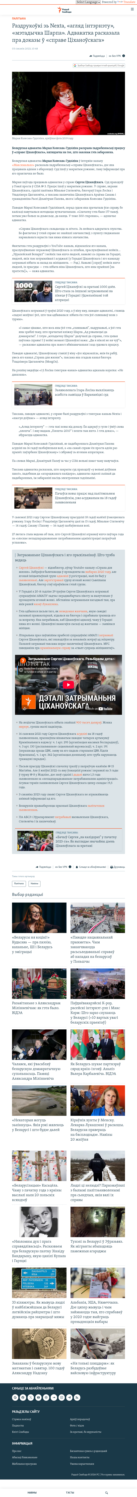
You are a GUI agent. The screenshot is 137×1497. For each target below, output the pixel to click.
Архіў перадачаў (80, 1419)
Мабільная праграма (24, 1464)
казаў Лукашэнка (46, 604)
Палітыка (19, 18)
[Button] (97, 56)
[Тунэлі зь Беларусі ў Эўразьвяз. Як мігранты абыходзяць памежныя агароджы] (98, 1222)
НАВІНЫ (32, 1493)
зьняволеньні (28, 580)
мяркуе (24, 726)
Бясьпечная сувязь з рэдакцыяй (88, 1451)
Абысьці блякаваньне (24, 1457)
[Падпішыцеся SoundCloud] (54, 1397)
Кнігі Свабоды (20, 1432)
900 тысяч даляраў (88, 722)
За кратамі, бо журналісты (85, 1432)
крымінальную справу (55, 648)
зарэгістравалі (53, 580)
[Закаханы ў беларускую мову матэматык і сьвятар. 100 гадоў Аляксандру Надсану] (39, 1344)
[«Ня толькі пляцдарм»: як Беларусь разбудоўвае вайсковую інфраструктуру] (98, 1344)
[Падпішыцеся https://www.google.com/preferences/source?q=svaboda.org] (15, 1397)
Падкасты (18, 1425)
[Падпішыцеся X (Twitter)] (31, 1397)
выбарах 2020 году (97, 572)
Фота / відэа (77, 1425)
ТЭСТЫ (70, 1493)
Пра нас (16, 1451)
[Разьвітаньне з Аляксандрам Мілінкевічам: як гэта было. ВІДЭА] (39, 983)
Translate (129, 2)
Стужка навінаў (21, 1419)
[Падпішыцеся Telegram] (69, 1397)
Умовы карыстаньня (82, 1464)
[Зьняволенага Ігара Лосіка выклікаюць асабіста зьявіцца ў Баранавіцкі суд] (33, 394)
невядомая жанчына (73, 611)
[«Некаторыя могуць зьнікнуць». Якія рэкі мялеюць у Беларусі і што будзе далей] (39, 1100)
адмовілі (62, 576)
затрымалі (106, 635)
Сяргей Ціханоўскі (31, 567)
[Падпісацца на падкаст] (46, 1397)
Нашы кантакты (79, 1457)
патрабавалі (63, 817)
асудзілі (82, 734)
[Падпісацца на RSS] (77, 1397)
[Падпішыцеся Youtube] (38, 1397)
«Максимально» (23, 165)
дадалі (77, 774)
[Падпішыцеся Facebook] (23, 1397)
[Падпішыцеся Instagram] (61, 1397)
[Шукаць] (107, 1493)
